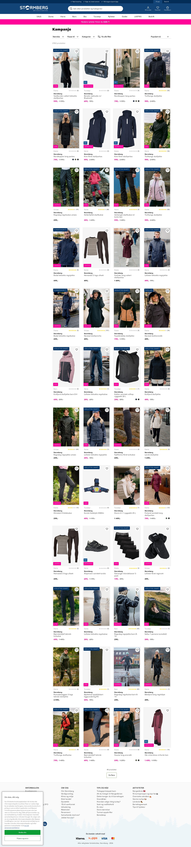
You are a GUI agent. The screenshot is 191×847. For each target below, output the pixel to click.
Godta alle (22, 832)
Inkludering (66, 807)
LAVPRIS (137, 16)
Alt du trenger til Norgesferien (109, 794)
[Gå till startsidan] (34, 9)
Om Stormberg (67, 791)
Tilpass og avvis (22, 838)
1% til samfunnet (68, 804)
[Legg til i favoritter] (77, 51)
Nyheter (111, 16)
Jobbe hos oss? (67, 818)
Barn (74, 16)
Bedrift (151, 16)
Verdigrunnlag (67, 794)
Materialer (65, 810)
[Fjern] (120, 8)
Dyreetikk (65, 802)
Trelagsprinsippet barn (106, 791)
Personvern (66, 812)
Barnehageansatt (140, 804)
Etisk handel (66, 799)
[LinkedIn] (45, 824)
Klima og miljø (67, 796)
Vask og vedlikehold (105, 804)
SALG (39, 16)
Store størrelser (103, 810)
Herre (62, 16)
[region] (22, 818)
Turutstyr (97, 16)
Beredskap (101, 815)
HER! (105, 22)
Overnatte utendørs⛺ (142, 796)
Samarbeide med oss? (70, 815)
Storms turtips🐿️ (140, 799)
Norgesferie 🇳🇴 (139, 791)
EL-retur (100, 807)
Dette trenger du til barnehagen (110, 796)
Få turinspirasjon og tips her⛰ (145, 794)
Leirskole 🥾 (138, 802)
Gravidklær (101, 799)
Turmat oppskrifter (105, 812)
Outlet (124, 16)
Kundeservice (31, 791)
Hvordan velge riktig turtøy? (108, 802)
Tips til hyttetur (139, 807)
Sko (85, 16)
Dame (50, 16)
